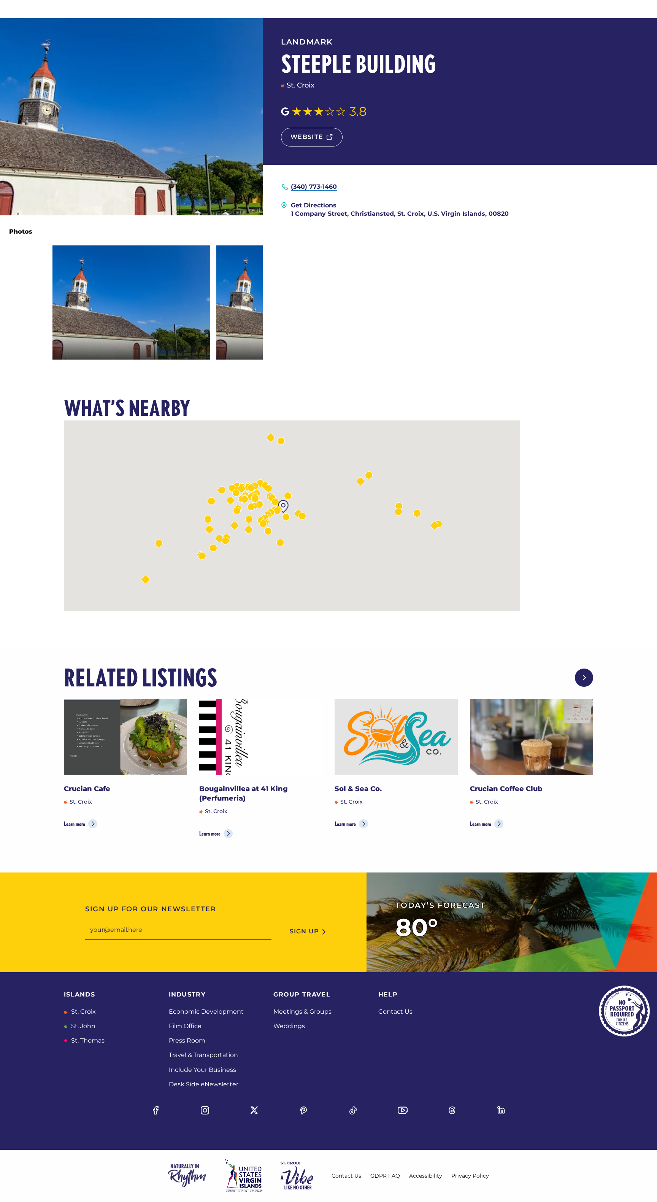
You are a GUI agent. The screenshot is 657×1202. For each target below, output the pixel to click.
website (306, 136)
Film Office (185, 1026)
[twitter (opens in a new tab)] (254, 1110)
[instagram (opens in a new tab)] (205, 1110)
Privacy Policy (470, 1175)
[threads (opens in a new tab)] (452, 1110)
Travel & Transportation (203, 1055)
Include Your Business (202, 1069)
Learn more (74, 824)
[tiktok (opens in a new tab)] (353, 1110)
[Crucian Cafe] (125, 737)
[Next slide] (584, 678)
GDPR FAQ (385, 1175)
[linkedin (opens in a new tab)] (501, 1110)
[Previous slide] (560, 678)
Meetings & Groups (302, 1011)
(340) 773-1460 (314, 186)
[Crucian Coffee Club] (531, 737)
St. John (82, 1026)
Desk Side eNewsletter (203, 1084)
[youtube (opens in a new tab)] (403, 1110)
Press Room (187, 1040)
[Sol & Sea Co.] (396, 737)
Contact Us (395, 1011)
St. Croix (83, 1011)
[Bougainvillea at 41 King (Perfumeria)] (260, 737)
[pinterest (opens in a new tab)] (304, 1110)
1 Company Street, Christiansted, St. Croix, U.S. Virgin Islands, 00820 (400, 213)
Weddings (289, 1026)
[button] (237, 510)
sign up (304, 931)
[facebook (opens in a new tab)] (155, 1110)
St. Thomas (87, 1040)
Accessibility (425, 1175)
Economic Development (206, 1011)
